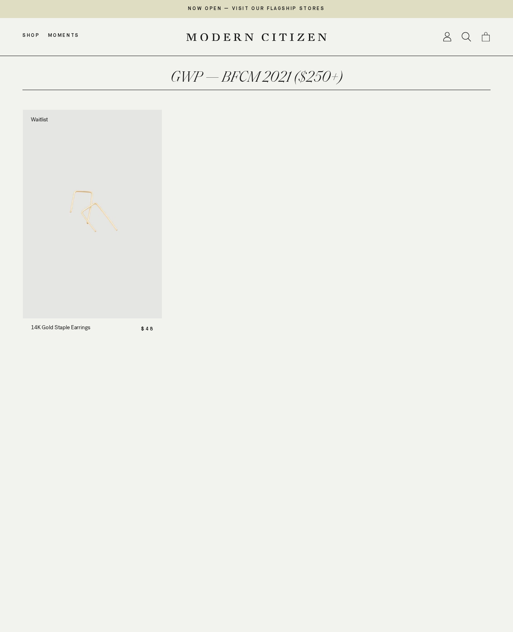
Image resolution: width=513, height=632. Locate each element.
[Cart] (486, 37)
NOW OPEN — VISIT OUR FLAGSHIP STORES (256, 8)
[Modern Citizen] (256, 37)
